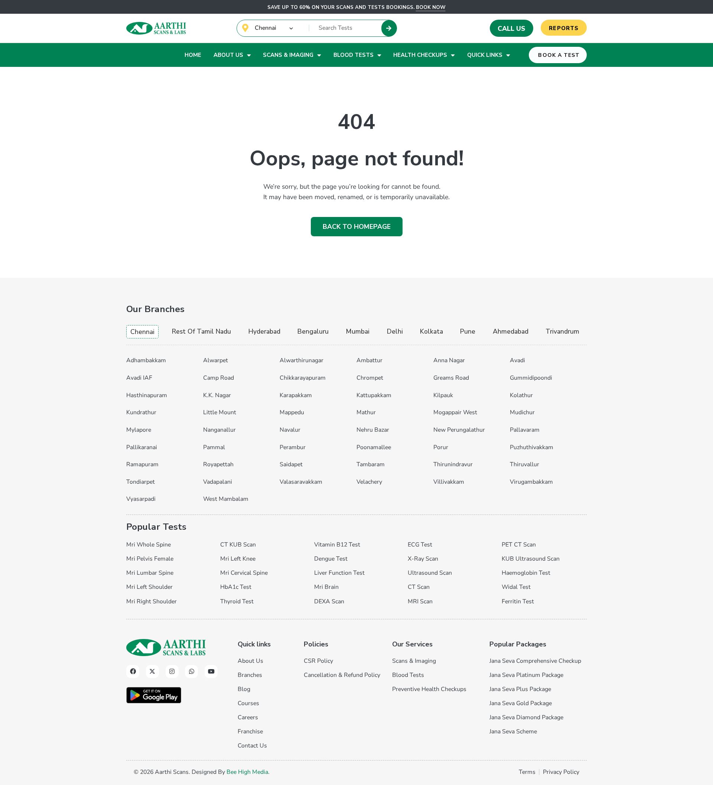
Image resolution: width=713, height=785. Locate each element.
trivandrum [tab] (562, 331)
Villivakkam (448, 482)
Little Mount (219, 412)
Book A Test (559, 55)
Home (193, 55)
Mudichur (522, 412)
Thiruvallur (524, 464)
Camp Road (218, 378)
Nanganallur (219, 430)
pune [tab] (467, 331)
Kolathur (521, 395)
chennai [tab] (142, 331)
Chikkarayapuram (303, 378)
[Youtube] (211, 671)
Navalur (290, 430)
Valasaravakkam (301, 482)
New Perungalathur (459, 430)
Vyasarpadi (141, 499)
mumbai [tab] (357, 331)
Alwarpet (215, 360)
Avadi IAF (139, 378)
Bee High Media (247, 772)
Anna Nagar (449, 360)
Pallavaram (525, 430)
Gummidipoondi (531, 378)
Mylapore (138, 430)
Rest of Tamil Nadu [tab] (201, 331)
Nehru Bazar (372, 430)
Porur (440, 447)
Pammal (214, 447)
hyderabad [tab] (264, 331)
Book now (431, 7)
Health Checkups (420, 55)
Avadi (517, 360)
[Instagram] (172, 671)
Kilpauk (443, 395)
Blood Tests (353, 55)
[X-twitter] (152, 671)
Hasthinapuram (146, 395)
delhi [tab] (395, 331)
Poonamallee (373, 447)
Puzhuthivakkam (531, 447)
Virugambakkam (531, 482)
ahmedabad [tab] (510, 331)
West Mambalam (225, 499)
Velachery (369, 482)
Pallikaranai (141, 447)
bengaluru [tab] (313, 331)
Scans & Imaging (288, 55)
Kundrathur (141, 412)
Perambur (293, 447)
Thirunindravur (453, 464)
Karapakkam (296, 395)
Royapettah (218, 464)
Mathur (366, 412)
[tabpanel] (356, 428)
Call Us (511, 28)
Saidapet (291, 464)
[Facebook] (132, 671)
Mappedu (292, 412)
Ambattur (369, 360)
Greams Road (451, 378)
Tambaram (370, 464)
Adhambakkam (146, 360)
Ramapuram (142, 464)
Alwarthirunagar (301, 360)
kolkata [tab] (431, 331)
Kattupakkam (373, 395)
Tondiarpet (140, 482)
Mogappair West (455, 412)
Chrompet (369, 378)
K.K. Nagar (217, 395)
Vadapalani (217, 482)
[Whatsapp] (191, 671)
